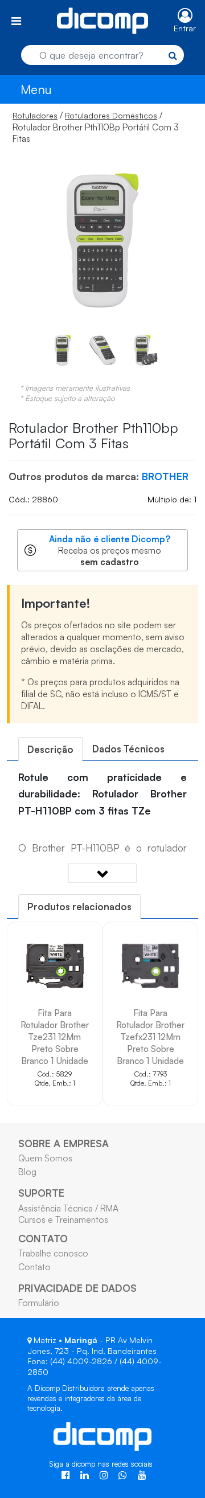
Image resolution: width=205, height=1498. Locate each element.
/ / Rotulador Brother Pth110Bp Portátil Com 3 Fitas (96, 126)
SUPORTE (41, 1192)
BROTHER (165, 476)
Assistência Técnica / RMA (68, 1208)
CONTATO (43, 1238)
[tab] (50, 749)
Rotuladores (35, 115)
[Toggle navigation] (16, 21)
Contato (34, 1266)
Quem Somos (45, 1158)
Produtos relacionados (79, 906)
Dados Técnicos (128, 749)
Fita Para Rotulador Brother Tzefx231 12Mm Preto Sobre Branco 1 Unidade (150, 1036)
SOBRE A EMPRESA (63, 1143)
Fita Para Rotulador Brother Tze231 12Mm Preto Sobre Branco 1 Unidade (54, 1036)
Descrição (50, 749)
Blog (27, 1171)
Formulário (38, 1302)
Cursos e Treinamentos (63, 1219)
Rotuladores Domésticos (111, 115)
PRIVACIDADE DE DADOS (77, 1288)
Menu (36, 89)
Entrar (185, 28)
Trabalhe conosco (53, 1253)
